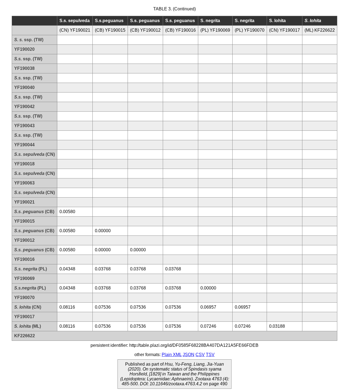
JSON (188, 354)
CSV (200, 354)
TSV (210, 354)
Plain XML (172, 354)
